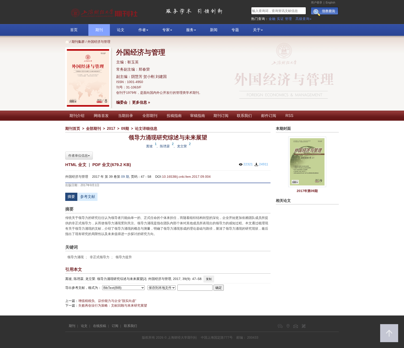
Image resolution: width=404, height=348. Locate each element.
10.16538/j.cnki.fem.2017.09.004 (186, 176)
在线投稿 (99, 326)
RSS (289, 116)
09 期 (125, 176)
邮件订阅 (268, 116)
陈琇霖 (165, 146)
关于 (256, 30)
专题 (235, 30)
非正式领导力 (99, 257)
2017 (111, 128)
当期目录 (125, 116)
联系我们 (244, 116)
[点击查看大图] (307, 162)
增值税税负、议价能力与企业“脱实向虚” (107, 301)
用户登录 (316, 2)
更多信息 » (141, 102)
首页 (74, 30)
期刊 (99, 30)
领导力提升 (123, 257)
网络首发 (101, 116)
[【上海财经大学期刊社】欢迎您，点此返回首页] (105, 12)
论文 (120, 30)
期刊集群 (78, 42)
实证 (280, 19)
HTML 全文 (76, 164)
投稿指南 (174, 116)
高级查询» (304, 19)
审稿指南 (197, 116)
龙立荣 (182, 146)
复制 (209, 279)
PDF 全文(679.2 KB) (111, 164)
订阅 (115, 326)
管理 (288, 19)
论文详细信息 (146, 128)
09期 (125, 128)
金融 (272, 19)
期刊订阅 (220, 116)
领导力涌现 (75, 257)
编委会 (121, 102)
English (330, 2)
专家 (166, 30)
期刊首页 (72, 128)
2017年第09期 (307, 191)
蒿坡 (149, 146)
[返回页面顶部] (389, 333)
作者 (142, 30)
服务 (190, 30)
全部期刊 (149, 116)
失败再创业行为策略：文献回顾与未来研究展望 (112, 305)
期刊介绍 (76, 116)
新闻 (213, 30)
